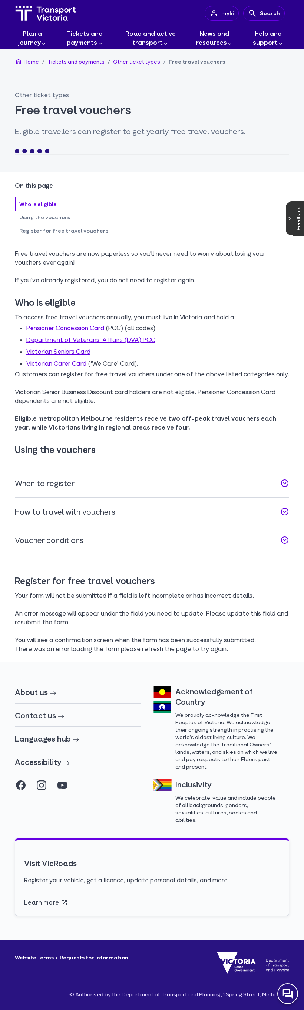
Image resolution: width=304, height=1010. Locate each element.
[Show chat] (287, 993)
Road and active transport (150, 38)
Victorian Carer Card (56, 363)
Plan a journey (30, 38)
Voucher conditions (152, 540)
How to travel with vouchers (152, 511)
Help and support (267, 38)
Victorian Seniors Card (58, 351)
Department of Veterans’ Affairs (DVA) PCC (90, 339)
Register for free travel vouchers (63, 230)
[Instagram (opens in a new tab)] (41, 785)
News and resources (212, 38)
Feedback (298, 218)
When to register (152, 483)
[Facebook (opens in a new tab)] (21, 785)
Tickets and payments (85, 38)
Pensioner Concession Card (65, 327)
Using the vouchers (44, 217)
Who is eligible (38, 204)
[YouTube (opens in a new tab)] (62, 785)
